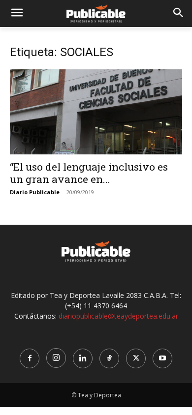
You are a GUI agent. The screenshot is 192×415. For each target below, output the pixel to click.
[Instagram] (56, 358)
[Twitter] (136, 358)
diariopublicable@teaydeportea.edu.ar (118, 316)
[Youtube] (162, 358)
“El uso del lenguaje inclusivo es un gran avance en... (89, 173)
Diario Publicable (35, 192)
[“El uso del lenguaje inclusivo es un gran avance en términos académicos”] (96, 111)
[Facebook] (29, 358)
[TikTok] (109, 358)
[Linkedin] (83, 358)
